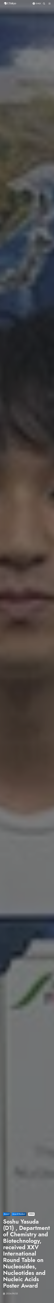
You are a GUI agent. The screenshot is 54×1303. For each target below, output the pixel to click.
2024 (31, 1214)
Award (6, 1214)
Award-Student (18, 1214)
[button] (44, 3)
